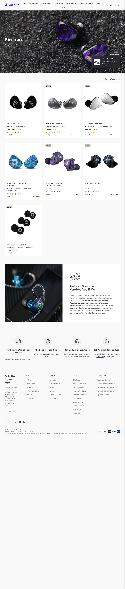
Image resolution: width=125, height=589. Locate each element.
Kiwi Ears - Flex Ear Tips (18, 245)
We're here (100, 357)
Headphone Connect (103, 380)
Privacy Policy (54, 398)
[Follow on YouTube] (19, 422)
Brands (80, 3)
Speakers (29, 395)
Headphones (33, 3)
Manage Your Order (79, 384)
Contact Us (76, 413)
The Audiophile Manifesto (105, 391)
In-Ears (28, 380)
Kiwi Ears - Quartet (54, 183)
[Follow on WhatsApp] (24, 422)
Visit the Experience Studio (105, 384)
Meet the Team (55, 384)
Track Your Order (78, 387)
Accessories (70, 3)
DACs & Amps (46, 3)
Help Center (76, 380)
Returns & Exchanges (80, 395)
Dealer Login (77, 409)
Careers (52, 391)
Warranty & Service (79, 402)
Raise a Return (78, 398)
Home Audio (58, 3)
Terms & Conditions (56, 395)
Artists (52, 387)
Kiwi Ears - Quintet (93, 124)
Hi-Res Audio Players (33, 391)
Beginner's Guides (102, 395)
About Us (53, 380)
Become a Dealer (78, 406)
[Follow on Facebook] (6, 422)
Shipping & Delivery (79, 391)
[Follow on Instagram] (15, 422)
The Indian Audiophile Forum (106, 387)
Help (61, 7)
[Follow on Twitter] (10, 422)
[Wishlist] (1, 444)
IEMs (24, 3)
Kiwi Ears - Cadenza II (55, 124)
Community (90, 3)
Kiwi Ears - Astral (93, 183)
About (99, 3)
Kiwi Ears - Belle (14, 124)
